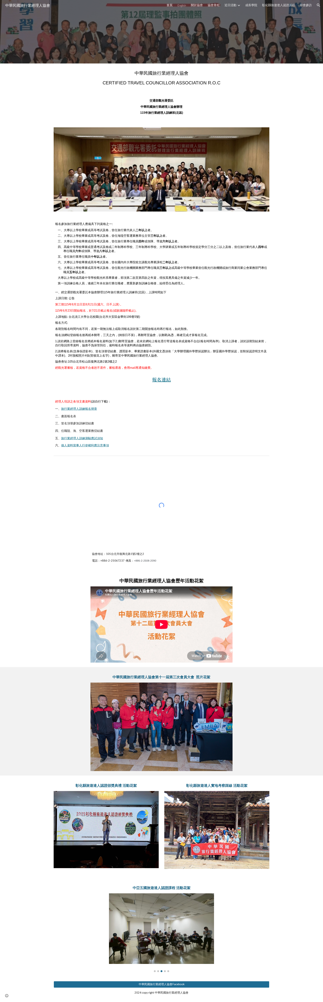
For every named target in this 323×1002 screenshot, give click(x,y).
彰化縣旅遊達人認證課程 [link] (278, 5)
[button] (318, 5)
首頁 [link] (170, 5)
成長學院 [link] (251, 5)
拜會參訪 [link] (306, 5)
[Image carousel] (161, 727)
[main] (161, 78)
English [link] (181, 5)
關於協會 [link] (197, 5)
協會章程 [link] (214, 5)
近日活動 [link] (230, 5)
